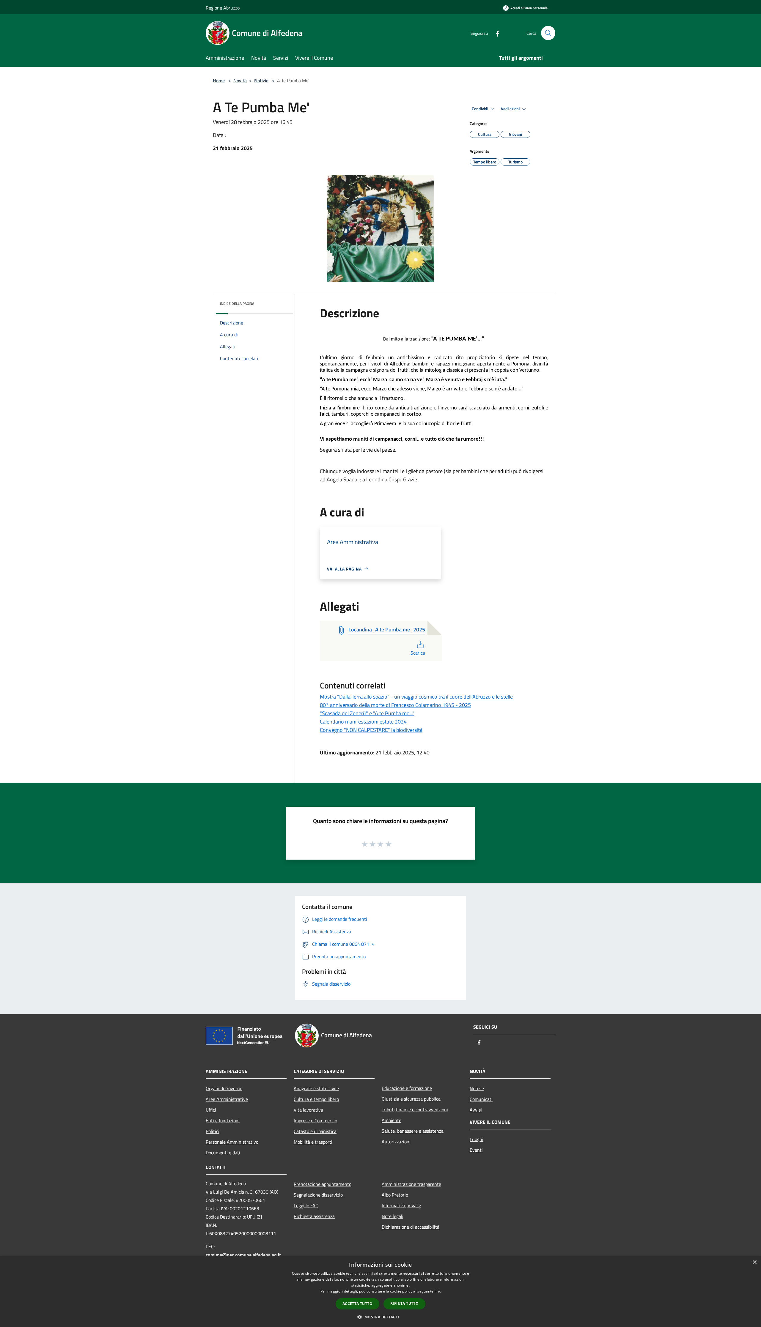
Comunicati (481, 1099)
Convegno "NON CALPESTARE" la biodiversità (371, 730)
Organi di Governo (224, 1088)
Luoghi (476, 1139)
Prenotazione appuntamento (322, 1184)
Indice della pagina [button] (237, 303)
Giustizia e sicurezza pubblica (411, 1098)
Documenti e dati (223, 1152)
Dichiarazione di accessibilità (410, 1226)
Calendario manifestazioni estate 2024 (363, 722)
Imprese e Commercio (315, 1120)
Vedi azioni (511, 108)
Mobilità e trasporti (313, 1141)
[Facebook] (495, 33)
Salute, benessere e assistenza (413, 1130)
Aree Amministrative (227, 1099)
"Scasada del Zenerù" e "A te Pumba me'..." (367, 713)
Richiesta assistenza (314, 1216)
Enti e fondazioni (223, 1120)
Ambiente (391, 1120)
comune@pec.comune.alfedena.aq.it (243, 1254)
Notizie (261, 80)
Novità (240, 80)
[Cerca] (548, 33)
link (438, 1291)
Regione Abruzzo (223, 7)
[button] (380, 1317)
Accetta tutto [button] (357, 1303)
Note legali (392, 1216)
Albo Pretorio (395, 1194)
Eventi (476, 1149)
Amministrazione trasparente (411, 1184)
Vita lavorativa (308, 1109)
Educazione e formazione (407, 1088)
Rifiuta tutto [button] (404, 1303)
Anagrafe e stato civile (316, 1088)
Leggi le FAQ (306, 1205)
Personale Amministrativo (232, 1141)
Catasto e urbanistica (315, 1131)
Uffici (211, 1109)
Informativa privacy (401, 1205)
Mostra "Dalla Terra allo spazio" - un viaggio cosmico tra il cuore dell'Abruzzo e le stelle (416, 697)
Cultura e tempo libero (316, 1099)
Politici (212, 1131)
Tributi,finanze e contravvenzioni (415, 1109)
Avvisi (476, 1109)
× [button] (754, 1262)
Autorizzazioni (396, 1141)
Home (219, 80)
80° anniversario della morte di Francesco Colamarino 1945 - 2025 (395, 705)
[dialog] (380, 1291)
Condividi (480, 108)
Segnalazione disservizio (318, 1194)
